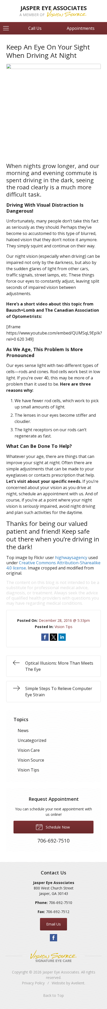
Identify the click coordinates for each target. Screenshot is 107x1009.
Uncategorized (32, 740)
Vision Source (31, 760)
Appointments (81, 28)
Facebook (53, 937)
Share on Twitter (53, 637)
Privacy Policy (33, 982)
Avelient (77, 982)
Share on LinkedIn (62, 637)
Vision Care (29, 750)
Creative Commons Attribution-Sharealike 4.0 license (53, 565)
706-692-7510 (60, 902)
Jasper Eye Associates (61, 972)
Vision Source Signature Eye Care (53, 956)
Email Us (53, 924)
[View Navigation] (8, 28)
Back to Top (53, 995)
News (23, 730)
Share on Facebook (45, 637)
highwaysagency (71, 557)
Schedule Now (57, 827)
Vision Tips (63, 626)
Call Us (35, 28)
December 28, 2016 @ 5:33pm (64, 620)
